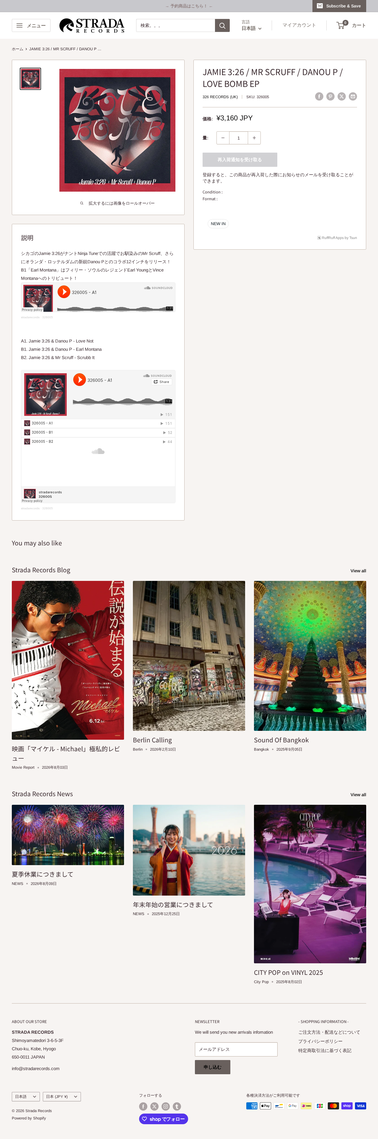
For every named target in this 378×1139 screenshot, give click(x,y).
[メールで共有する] (353, 96)
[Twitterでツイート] (342, 96)
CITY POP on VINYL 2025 (288, 972)
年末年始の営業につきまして (173, 904)
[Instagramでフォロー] (166, 1106)
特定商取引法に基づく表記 (324, 1050)
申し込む (212, 1066)
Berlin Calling (152, 739)
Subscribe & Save (343, 6)
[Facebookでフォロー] (143, 1106)
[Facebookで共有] (319, 96)
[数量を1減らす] (223, 138)
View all (359, 570)
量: (205, 137)
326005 (47, 317)
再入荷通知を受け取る (240, 159)
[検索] (222, 25)
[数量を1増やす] (254, 138)
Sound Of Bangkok (281, 739)
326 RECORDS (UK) (220, 97)
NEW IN (218, 223)
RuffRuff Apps (333, 237)
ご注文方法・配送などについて (329, 1032)
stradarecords (30, 317)
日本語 (21, 1096)
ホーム (17, 49)
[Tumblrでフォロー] (177, 1106)
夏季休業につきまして (43, 874)
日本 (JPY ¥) (57, 1096)
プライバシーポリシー (320, 1041)
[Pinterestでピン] (330, 96)
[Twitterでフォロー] (154, 1106)
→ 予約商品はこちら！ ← (189, 6)
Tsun (353, 237)
